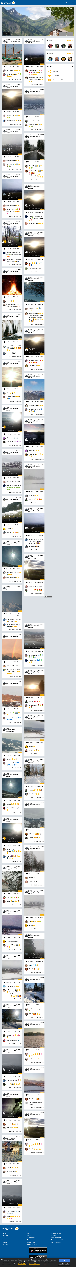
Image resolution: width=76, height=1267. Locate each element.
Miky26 (8, 252)
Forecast (4, 1233)
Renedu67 (9, 624)
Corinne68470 (11, 160)
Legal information (56, 1237)
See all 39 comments (15, 861)
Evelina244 (10, 945)
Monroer (9, 438)
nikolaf (31, 1102)
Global (62, 34)
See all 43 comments (15, 356)
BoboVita (9, 532)
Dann (8, 897)
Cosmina (9, 74)
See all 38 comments (37, 550)
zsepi (8, 1216)
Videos (29, 1235)
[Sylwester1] (63, 46)
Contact (53, 1235)
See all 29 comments (37, 928)
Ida (30, 877)
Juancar (8, 353)
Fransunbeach (10, 120)
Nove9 (8, 528)
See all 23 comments (15, 1131)
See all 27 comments (15, 536)
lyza (30, 263)
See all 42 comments (15, 309)
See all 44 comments (37, 84)
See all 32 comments (37, 797)
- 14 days (4, 1242)
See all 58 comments (15, 676)
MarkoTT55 (10, 259)
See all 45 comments (15, 492)
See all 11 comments (15, 999)
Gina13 (8, 619)
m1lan (8, 901)
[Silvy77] (50, 59)
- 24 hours (5, 1235)
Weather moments (32, 1244)
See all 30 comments (15, 216)
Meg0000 (32, 268)
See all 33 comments (15, 264)
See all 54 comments (37, 593)
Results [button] (49, 66)
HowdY (8, 1124)
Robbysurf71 (10, 669)
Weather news (31, 1242)
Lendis (8, 804)
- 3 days (4, 1237)
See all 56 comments (15, 124)
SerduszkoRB (10, 209)
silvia (8, 1084)
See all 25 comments (15, 1175)
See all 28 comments (37, 754)
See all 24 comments (37, 503)
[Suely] (70, 59)
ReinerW (31, 834)
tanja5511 (9, 849)
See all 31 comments (15, 722)
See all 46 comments (37, 414)
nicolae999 (10, 481)
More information (64, 1264)
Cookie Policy (22, 1264)
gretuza (8, 759)
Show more (69, 40)
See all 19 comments (15, 1087)
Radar (28, 1233)
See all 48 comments (15, 581)
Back (7, 33)
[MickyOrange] (50, 46)
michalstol (9, 70)
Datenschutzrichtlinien (57, 1240)
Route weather (31, 1237)
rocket (8, 39)
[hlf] (70, 46)
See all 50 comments (15, 401)
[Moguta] (57, 46)
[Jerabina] (57, 59)
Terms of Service (34, 1264)
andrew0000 (10, 665)
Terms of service (56, 1233)
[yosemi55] (63, 59)
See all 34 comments (15, 445)
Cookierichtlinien (56, 1242)
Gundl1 (8, 346)
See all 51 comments (15, 813)
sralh (8, 990)
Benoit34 (9, 115)
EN (67, 3)
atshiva (31, 881)
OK (65, 1260)
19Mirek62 (9, 808)
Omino (8, 986)
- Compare (5, 1244)
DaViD (8, 301)
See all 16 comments (37, 1152)
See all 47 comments (15, 79)
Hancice (8, 396)
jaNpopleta (9, 441)
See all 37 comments (15, 169)
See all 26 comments (15, 904)
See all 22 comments (15, 1221)
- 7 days (4, 1240)
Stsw (7, 393)
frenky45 (9, 304)
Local (69, 34)
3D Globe (29, 1240)
